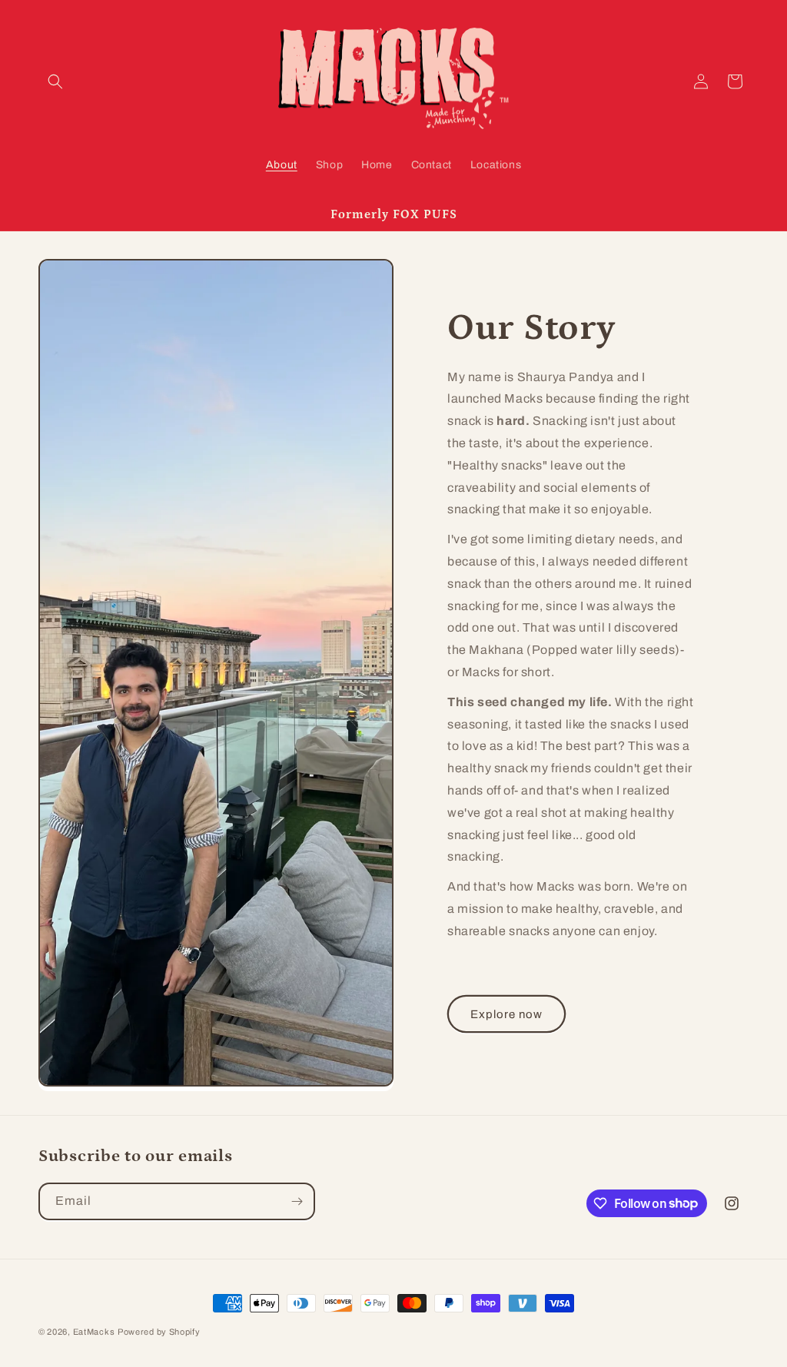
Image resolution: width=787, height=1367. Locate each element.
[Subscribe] (297, 1201)
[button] (55, 81)
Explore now (506, 1014)
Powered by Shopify (159, 1331)
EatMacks (94, 1331)
